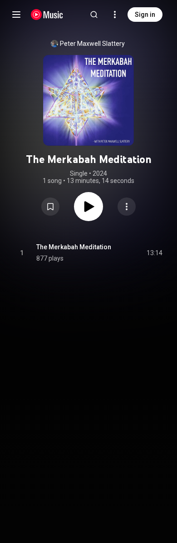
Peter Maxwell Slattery (92, 43)
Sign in (145, 14)
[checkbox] (156, 252)
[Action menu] (127, 206)
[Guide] (16, 14)
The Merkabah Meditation (73, 247)
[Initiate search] (94, 14)
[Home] (47, 14)
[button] (50, 206)
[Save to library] (50, 206)
